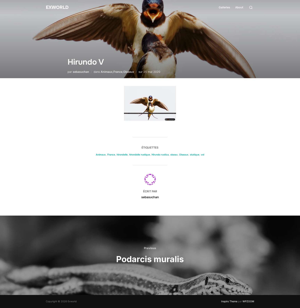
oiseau (174, 154)
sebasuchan (81, 71)
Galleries (224, 7)
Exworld (57, 7)
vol (202, 154)
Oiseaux (128, 71)
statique (194, 154)
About (239, 7)
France (117, 71)
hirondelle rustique (139, 154)
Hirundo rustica (160, 154)
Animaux (106, 71)
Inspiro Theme (229, 301)
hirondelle (122, 154)
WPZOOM (248, 301)
